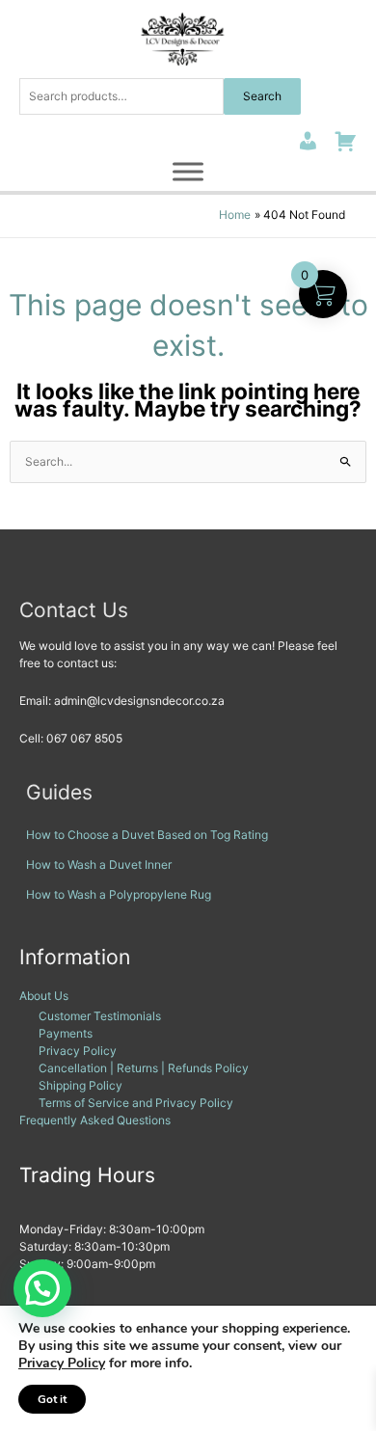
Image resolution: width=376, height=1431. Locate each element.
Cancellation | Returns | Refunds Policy (144, 1068)
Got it (52, 1399)
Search (262, 96)
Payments (66, 1033)
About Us (43, 995)
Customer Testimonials (100, 1016)
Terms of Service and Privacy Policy (136, 1102)
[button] (42, 1288)
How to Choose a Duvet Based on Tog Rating (147, 834)
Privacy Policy (78, 1050)
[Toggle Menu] (188, 171)
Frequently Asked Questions (95, 1120)
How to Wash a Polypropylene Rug (118, 894)
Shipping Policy (80, 1085)
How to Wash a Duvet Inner (99, 864)
